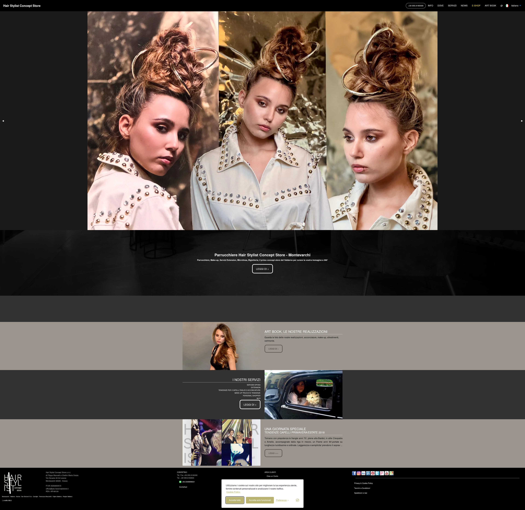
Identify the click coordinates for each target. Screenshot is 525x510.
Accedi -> (270, 481)
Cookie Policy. (233, 491)
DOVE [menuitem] (441, 5)
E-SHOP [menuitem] (476, 5)
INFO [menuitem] (430, 5)
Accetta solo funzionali (260, 500)
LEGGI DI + (262, 269)
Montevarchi (5, 496)
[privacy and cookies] (297, 500)
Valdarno (12, 496)
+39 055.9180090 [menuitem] (415, 6)
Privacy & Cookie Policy (363, 483)
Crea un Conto (272, 476)
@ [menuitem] (502, 5)
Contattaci (183, 487)
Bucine (18, 496)
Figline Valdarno (57, 496)
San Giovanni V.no (26, 496)
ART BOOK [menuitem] (490, 5)
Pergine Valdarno (67, 496)
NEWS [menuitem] (464, 5)
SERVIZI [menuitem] (452, 5)
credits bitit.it (7, 500)
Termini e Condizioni (362, 488)
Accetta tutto (235, 500)
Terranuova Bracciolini (45, 496)
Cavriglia (35, 496)
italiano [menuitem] (514, 5)
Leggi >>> (273, 453)
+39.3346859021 (188, 481)
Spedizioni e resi (360, 493)
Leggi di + (274, 348)
